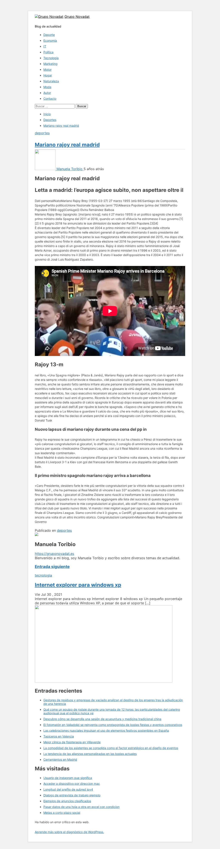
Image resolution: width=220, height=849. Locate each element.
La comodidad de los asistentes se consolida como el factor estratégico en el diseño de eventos (110, 748)
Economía (50, 40)
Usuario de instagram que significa (67, 778)
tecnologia (43, 575)
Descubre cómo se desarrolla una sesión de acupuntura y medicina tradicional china (102, 719)
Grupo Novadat (77, 16)
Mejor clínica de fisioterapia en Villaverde (72, 742)
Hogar (47, 75)
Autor (47, 93)
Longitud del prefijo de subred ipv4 (68, 789)
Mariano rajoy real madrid (67, 145)
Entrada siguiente (52, 566)
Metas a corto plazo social (61, 812)
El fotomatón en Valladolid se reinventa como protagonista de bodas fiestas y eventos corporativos (112, 725)
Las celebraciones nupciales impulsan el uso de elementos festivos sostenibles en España (106, 730)
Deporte (49, 35)
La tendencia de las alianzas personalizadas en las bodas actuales (90, 754)
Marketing (50, 64)
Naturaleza (51, 81)
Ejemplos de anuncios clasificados (67, 801)
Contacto (49, 98)
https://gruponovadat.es (54, 553)
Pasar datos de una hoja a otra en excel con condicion (81, 807)
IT (44, 46)
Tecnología (51, 58)
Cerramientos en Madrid (60, 759)
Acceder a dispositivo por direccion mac (71, 783)
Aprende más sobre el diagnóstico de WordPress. (69, 832)
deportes (42, 133)
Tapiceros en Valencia (58, 736)
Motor (47, 69)
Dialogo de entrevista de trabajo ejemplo (71, 795)
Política (48, 52)
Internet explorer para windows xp (78, 585)
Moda (47, 87)
